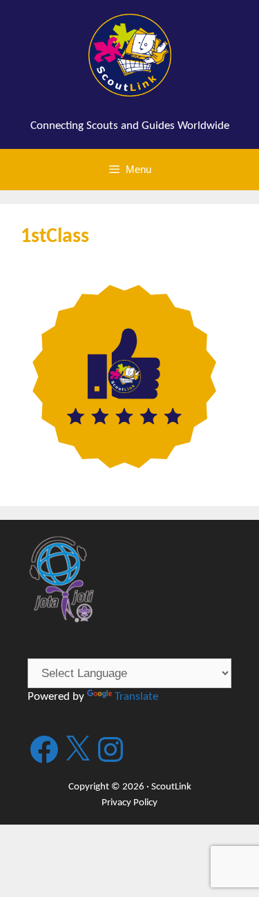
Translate (136, 697)
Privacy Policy (129, 803)
